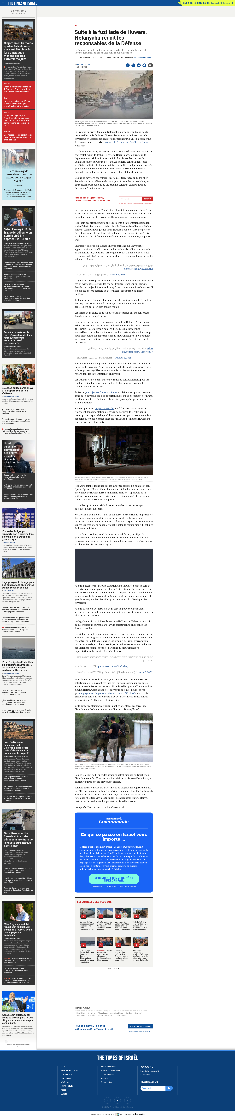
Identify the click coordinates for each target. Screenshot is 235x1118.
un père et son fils (104, 408)
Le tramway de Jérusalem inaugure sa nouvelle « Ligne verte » (18, 175)
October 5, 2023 (117, 274)
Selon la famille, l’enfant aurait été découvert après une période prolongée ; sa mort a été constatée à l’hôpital (17, 352)
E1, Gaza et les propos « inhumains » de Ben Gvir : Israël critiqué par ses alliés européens (18, 789)
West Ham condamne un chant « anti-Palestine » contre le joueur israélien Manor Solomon (15, 629)
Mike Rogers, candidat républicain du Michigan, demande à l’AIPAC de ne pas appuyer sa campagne (18, 929)
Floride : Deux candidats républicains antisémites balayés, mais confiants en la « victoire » (18, 980)
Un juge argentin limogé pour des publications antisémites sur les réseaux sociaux (18, 585)
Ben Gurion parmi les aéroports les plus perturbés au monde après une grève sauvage (16, 421)
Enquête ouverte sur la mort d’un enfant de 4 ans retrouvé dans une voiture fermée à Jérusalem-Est (18, 338)
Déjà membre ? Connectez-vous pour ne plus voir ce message (114, 886)
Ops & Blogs (65, 1082)
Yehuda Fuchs (103, 1013)
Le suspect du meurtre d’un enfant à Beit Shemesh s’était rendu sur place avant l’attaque (121, 955)
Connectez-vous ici (145, 1031)
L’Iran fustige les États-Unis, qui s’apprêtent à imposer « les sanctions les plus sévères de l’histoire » (18, 666)
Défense (116, 1011)
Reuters (9, 756)
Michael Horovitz (10, 542)
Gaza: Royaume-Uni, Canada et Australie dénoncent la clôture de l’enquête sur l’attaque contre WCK (18, 839)
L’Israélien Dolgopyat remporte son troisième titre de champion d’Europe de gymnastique (18, 535)
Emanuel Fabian (83, 64)
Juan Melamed (9, 591)
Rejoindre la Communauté (196, 3)
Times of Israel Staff (13, 63)
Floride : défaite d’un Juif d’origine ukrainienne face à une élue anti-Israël (18, 960)
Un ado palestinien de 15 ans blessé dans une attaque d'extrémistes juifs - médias (17, 103)
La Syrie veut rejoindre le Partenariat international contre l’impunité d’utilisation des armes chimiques (17, 287)
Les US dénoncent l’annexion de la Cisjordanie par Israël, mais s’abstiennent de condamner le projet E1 (17, 748)
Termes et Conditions (108, 1067)
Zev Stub (19, 186)
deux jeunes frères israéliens (101, 392)
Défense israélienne (129, 1011)
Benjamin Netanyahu (103, 1011)
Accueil (64, 1067)
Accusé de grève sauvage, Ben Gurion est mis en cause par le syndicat (14, 411)
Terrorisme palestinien (105, 1015)
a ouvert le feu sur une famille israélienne (127, 142)
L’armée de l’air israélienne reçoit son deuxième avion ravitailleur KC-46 (87, 926)
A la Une (64, 1094)
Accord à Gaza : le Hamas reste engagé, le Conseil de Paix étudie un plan (18, 890)
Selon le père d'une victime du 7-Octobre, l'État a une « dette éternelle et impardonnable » (17, 89)
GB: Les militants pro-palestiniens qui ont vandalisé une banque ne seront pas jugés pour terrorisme (15, 620)
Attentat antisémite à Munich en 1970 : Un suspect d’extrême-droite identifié (104, 926)
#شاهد (150, 348)
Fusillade (91, 1015)
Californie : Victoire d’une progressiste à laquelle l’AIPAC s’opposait (16, 970)
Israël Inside (80, 1011)
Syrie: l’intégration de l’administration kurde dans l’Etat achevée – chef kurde (17, 298)
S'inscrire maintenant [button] (140, 1026)
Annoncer (104, 1078)
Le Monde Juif (66, 1074)
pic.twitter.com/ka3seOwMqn (113, 666)
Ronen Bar (91, 1013)
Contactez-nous (106, 1082)
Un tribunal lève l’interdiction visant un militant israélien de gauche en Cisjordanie (18, 487)
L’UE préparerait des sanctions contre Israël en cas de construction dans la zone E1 (16, 779)
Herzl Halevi (80, 1013)
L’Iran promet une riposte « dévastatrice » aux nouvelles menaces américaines (14, 692)
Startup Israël (67, 1086)
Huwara (90, 1011)
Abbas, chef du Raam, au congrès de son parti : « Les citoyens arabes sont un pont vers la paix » (18, 1018)
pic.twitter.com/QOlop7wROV (137, 351)
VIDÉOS (63, 1090)
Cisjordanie (138, 1013)
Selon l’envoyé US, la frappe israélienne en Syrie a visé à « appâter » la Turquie (18, 234)
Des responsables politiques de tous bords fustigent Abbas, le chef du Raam (18, 137)
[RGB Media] (119, 1114)
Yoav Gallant (143, 1011)
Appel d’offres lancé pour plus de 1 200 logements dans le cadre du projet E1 (18, 798)
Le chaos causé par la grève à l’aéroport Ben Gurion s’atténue (17, 390)
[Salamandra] (139, 1114)
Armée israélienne (116, 1013)
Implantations (120, 1015)
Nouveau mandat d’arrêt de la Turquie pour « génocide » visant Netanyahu (17, 276)
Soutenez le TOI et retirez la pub (222, 3)
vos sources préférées (142, 57)
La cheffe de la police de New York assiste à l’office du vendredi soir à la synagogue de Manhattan (16, 610)
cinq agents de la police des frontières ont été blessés (107, 693)
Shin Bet (129, 1013)
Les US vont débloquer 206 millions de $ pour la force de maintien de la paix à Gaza (18, 880)
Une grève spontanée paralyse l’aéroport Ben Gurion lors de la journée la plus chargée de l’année (140, 955)
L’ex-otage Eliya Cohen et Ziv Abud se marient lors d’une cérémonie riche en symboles (122, 926)
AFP (7, 850)
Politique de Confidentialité (110, 1070)
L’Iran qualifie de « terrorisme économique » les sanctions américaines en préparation (14, 702)
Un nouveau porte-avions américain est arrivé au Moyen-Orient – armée (16, 711)
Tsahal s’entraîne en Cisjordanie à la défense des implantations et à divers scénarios (140, 926)
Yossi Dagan (80, 1015)
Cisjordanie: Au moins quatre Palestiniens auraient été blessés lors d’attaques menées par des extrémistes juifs (18, 51)
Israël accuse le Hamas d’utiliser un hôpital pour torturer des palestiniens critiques (18, 870)
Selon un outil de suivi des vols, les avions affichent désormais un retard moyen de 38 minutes (18, 401)
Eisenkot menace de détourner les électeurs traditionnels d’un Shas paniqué (104, 955)
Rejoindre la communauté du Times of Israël (114, 879)
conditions (143, 203)
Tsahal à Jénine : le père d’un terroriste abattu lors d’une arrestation (15, 477)
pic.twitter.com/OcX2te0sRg (138, 268)
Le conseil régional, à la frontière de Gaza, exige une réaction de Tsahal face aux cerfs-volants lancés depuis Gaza (16, 120)
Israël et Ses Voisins (69, 1070)
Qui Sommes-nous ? (108, 1074)
